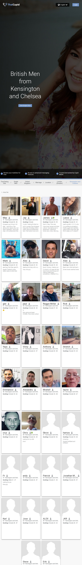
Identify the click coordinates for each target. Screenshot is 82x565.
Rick (65, 304)
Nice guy (5, 484)
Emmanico (8, 389)
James (46, 218)
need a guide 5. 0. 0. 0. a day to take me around (71, 224)
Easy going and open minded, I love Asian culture (31, 313)
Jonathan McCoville (69, 475)
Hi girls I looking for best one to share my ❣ (31, 224)
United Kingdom (27, 182)
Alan (65, 261)
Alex (25, 261)
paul (25, 304)
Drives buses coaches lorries (71, 269)
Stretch (66, 346)
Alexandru (28, 389)
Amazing (65, 439)
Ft (4, 475)
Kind (24, 441)
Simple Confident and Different (69, 442)
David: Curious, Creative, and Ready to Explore (51, 267)
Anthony (47, 346)
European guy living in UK (10, 224)
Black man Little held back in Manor (71, 267)
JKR (65, 518)
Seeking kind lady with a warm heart (31, 267)
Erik (45, 561)
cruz (5, 432)
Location (48, 182)
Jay (24, 218)
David (46, 261)
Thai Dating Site (4, 182)
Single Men (16, 182)
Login (76, 5)
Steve (25, 561)
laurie (66, 389)
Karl (5, 518)
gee (4, 304)
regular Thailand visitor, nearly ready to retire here (10, 270)
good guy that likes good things (11, 267)
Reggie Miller (49, 304)
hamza (66, 432)
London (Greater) (59, 182)
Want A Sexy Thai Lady (49, 224)
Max (5, 218)
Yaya (5, 346)
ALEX (45, 518)
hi (23, 310)
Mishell (46, 389)
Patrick (46, 475)
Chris (25, 432)
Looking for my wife (28, 439)
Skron (46, 432)
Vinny (25, 346)
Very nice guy (27, 269)
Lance (66, 218)
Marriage (39, 182)
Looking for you (7, 482)
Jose (25, 518)
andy (25, 475)
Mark (5, 261)
